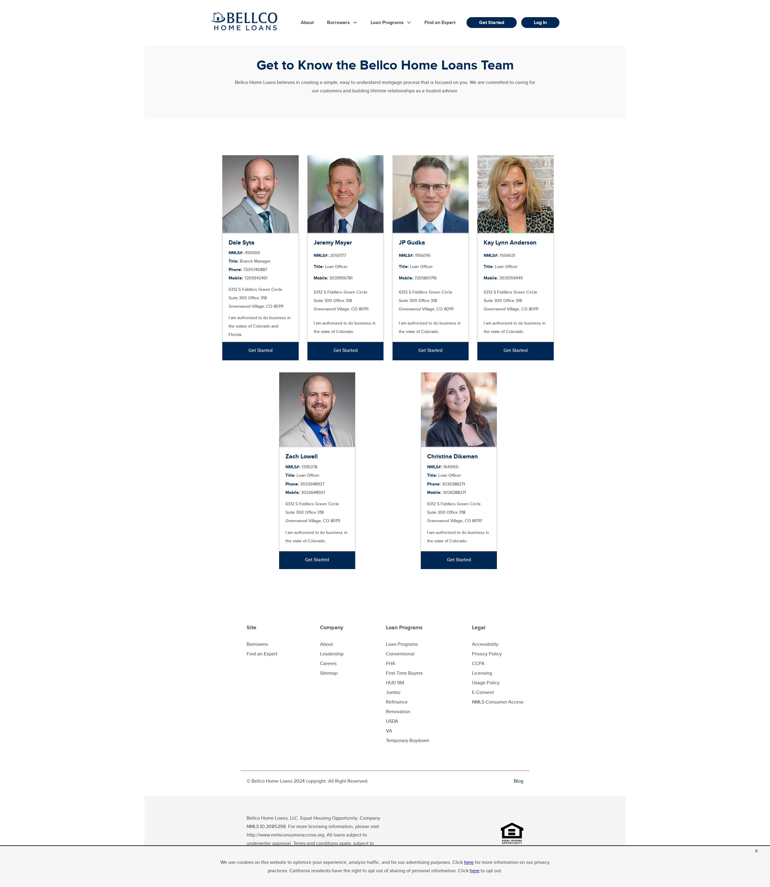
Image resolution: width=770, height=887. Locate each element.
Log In (540, 22)
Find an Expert (439, 22)
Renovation (398, 711)
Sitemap (328, 673)
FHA (390, 663)
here (469, 862)
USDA (392, 721)
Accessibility (485, 644)
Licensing (482, 673)
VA (389, 730)
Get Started (491, 22)
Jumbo (393, 692)
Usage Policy (486, 682)
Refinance (397, 701)
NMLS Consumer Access (497, 701)
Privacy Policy (487, 653)
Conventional (400, 653)
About (307, 22)
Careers (328, 663)
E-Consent (483, 692)
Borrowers (338, 22)
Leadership (331, 653)
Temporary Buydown (407, 740)
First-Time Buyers (404, 673)
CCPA (478, 663)
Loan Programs (387, 22)
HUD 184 (395, 682)
